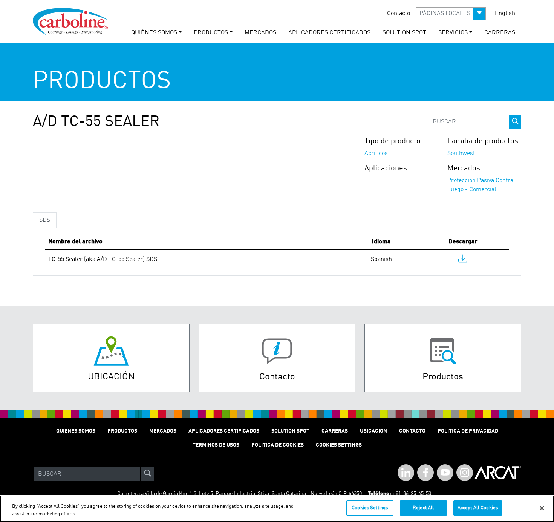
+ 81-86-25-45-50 (411, 493)
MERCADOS (260, 33)
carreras (499, 33)
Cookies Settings (370, 507)
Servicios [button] (453, 33)
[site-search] (148, 474)
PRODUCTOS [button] (211, 33)
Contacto (398, 14)
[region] (277, 508)
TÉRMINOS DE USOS (216, 445)
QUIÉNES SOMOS (75, 431)
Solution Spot (290, 431)
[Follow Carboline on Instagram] (464, 472)
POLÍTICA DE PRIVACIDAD (468, 431)
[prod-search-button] (515, 122)
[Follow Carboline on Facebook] (425, 472)
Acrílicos (376, 153)
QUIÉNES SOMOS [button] (154, 33)
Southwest (461, 153)
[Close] (542, 508)
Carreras (334, 431)
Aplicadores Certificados (329, 33)
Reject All (423, 507)
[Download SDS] (462, 260)
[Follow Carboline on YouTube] (445, 472)
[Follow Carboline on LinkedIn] (406, 472)
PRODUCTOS (122, 431)
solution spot (404, 33)
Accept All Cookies (478, 507)
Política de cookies (277, 445)
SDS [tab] (44, 220)
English (505, 14)
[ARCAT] (497, 474)
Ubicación (373, 431)
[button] (451, 13)
